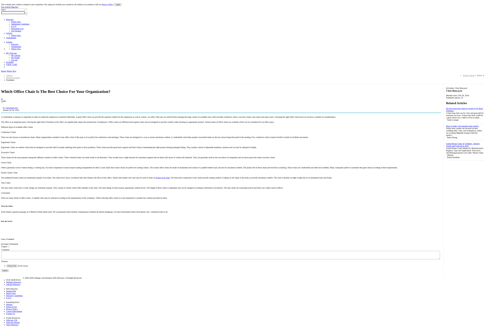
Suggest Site (11, 291)
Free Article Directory (9, 7)
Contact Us (10, 314)
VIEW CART (11, 65)
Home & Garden (13, 78)
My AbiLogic (11, 53)
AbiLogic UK (11, 320)
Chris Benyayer (11, 108)
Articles (9, 33)
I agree (117, 5)
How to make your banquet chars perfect (462, 126)
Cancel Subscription (14, 311)
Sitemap (9, 304)
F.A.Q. (14, 26)
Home (3, 71)
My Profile (15, 58)
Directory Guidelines (14, 296)
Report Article (468, 75)
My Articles (15, 55)
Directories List (17, 29)
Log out (14, 60)
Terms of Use (11, 307)
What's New (16, 22)
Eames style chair (163, 178)
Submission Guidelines (20, 24)
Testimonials (11, 38)
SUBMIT (10, 62)
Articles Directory (13, 284)
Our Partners (16, 31)
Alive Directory (12, 325)
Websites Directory (13, 282)
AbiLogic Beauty (13, 322)
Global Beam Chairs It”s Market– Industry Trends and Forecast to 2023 (463, 145)
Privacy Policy (107, 4)
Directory (10, 19)
